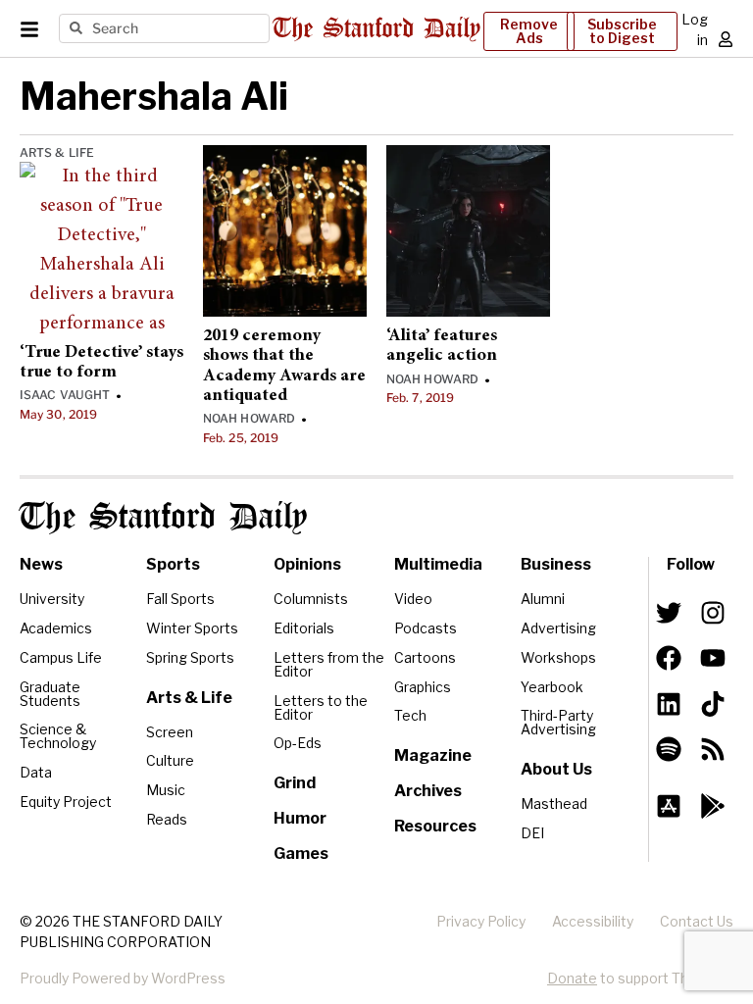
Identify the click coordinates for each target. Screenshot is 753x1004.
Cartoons (425, 657)
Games (301, 853)
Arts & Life (57, 152)
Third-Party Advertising (558, 722)
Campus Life (61, 657)
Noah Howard (249, 418)
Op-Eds (298, 742)
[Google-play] (712, 806)
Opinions (307, 564)
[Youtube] (712, 657)
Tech (410, 715)
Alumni (543, 598)
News (41, 564)
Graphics (422, 686)
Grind (295, 783)
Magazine (433, 755)
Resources (435, 826)
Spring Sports (190, 657)
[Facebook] (668, 657)
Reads (166, 819)
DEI (532, 833)
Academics (56, 628)
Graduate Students (50, 693)
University (52, 598)
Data (36, 772)
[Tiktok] (712, 703)
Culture (170, 760)
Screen (169, 732)
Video (413, 598)
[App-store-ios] (668, 806)
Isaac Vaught (65, 394)
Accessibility (592, 921)
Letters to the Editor (321, 707)
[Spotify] (668, 749)
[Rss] (712, 749)
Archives (428, 790)
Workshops (558, 657)
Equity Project (66, 801)
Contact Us (696, 921)
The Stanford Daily (163, 517)
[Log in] (725, 39)
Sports (173, 564)
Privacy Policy (481, 921)
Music (165, 789)
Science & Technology (58, 736)
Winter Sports (192, 628)
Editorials (304, 628)
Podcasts (425, 628)
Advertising (558, 628)
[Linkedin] (668, 703)
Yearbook (552, 686)
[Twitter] (668, 612)
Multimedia (438, 564)
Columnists (311, 598)
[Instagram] (712, 612)
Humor (300, 818)
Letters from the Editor (329, 664)
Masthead (554, 803)
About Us (556, 769)
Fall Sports (180, 598)
